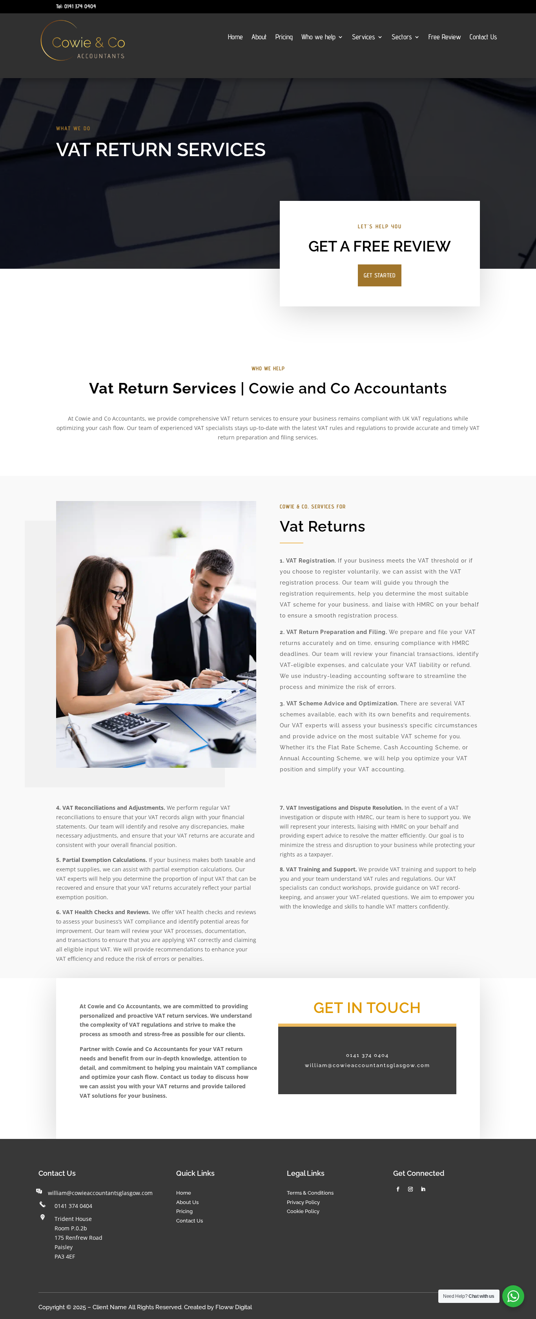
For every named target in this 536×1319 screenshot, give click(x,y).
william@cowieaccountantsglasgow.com (100, 1193)
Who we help (318, 37)
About (259, 37)
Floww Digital (233, 1307)
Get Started (380, 275)
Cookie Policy (303, 1211)
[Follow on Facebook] (398, 1189)
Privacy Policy (303, 1202)
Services (363, 37)
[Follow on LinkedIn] (423, 1189)
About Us (187, 1202)
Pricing (284, 37)
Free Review (444, 37)
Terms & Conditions (310, 1193)
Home (235, 37)
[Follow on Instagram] (410, 1189)
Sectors (402, 37)
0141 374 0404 (73, 1206)
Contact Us (483, 37)
